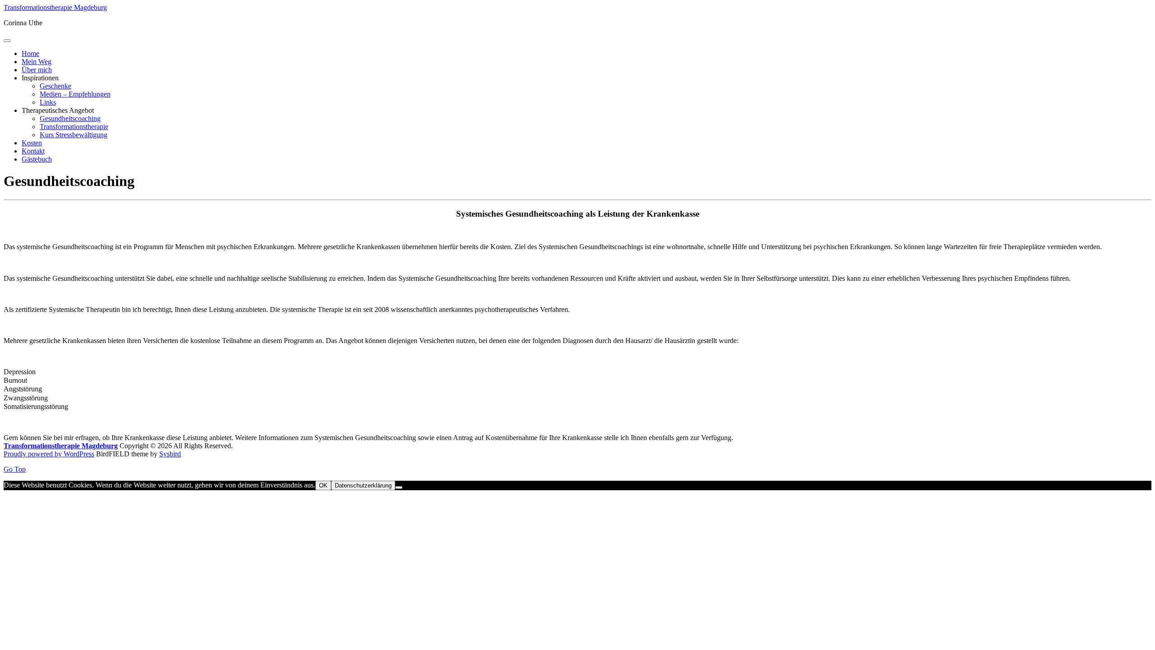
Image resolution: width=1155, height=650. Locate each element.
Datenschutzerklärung (363, 485)
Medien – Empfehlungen (75, 94)
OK (323, 485)
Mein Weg (36, 61)
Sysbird (170, 454)
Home (30, 53)
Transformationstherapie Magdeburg (55, 7)
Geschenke (55, 86)
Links (48, 102)
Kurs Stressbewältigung (73, 135)
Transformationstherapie (74, 126)
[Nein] (398, 487)
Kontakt (33, 151)
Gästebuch (37, 159)
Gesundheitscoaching (70, 118)
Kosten (32, 143)
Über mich (37, 70)
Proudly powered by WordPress (49, 454)
